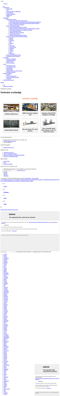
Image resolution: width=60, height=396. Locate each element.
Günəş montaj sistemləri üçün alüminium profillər (20, 30)
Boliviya (11, 43)
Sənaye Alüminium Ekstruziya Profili (18, 27)
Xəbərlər (8, 74)
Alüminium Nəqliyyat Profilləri (16, 32)
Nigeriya (11, 49)
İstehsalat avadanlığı (11, 59)
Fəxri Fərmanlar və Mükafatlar (13, 11)
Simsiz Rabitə (9, 69)
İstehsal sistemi (9, 61)
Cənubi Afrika (12, 47)
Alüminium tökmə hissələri (27, 181)
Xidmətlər (8, 78)
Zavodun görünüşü (10, 14)
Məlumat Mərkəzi (8, 73)
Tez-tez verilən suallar (11, 76)
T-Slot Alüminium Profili (15, 31)
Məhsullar (6, 18)
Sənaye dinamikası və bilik (12, 77)
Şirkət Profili (9, 8)
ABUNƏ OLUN (21, 170)
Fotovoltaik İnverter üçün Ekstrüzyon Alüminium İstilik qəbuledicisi (25, 22)
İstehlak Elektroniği (10, 72)
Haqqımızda (6, 7)
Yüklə (7, 16)
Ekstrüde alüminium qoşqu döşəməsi (11, 181)
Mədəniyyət (9, 15)
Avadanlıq (6, 57)
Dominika (11, 48)
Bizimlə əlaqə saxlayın (9, 80)
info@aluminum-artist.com (10, 141)
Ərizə (5, 64)
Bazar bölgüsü (9, 12)
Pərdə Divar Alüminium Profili (13, 55)
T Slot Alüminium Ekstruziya (7, 179)
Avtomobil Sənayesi (11, 66)
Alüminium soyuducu (11, 19)
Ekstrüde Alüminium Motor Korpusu (17, 35)
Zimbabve (11, 40)
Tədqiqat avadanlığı (11, 60)
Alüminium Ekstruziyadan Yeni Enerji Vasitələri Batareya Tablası (24, 28)
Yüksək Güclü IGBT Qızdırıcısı (16, 24)
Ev (4, 6)
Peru (10, 41)
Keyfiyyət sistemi (10, 62)
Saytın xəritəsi (35, 178)
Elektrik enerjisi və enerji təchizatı (14, 70)
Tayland (11, 51)
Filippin (11, 39)
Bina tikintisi (9, 68)
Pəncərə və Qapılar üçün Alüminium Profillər (16, 36)
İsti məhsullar (28, 178)
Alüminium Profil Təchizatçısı (36, 179)
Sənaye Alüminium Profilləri (13, 26)
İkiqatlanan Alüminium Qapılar (22, 179)
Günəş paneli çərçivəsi (14, 33)
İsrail (10, 52)
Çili (10, 44)
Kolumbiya (12, 53)
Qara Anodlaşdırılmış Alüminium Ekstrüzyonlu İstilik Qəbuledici (24, 23)
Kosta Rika (12, 45)
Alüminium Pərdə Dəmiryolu (13, 56)
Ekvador (11, 37)
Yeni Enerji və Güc (10, 65)
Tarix (7, 10)
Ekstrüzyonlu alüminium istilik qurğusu (18, 20)
